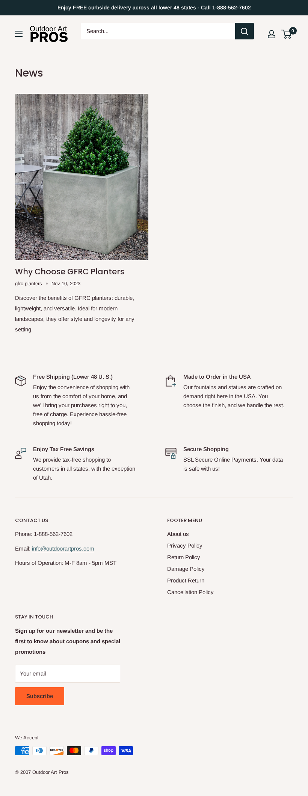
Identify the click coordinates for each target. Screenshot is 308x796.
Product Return (185, 580)
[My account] (271, 34)
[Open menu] (19, 34)
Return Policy (183, 557)
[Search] (244, 31)
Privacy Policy (184, 545)
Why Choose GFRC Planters (69, 271)
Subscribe (39, 696)
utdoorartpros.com (71, 548)
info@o (40, 548)
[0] (286, 34)
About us (178, 534)
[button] (286, 34)
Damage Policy (186, 569)
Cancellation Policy (190, 592)
